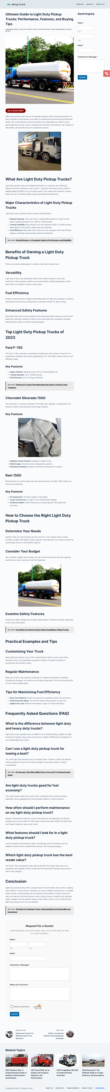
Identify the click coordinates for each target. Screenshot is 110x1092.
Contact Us (100, 4)
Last (30, 948)
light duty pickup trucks (28, 29)
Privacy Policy (87, 1088)
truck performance (58, 29)
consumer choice (11, 29)
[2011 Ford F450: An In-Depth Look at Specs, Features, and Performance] (42, 1060)
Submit (14, 1014)
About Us (89, 4)
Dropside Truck (27, 1088)
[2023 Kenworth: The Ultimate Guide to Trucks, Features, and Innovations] (93, 1060)
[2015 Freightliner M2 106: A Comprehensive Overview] (68, 1060)
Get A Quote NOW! (16, 111)
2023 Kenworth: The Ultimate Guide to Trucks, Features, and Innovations (93, 1072)
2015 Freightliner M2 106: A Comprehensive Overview (67, 1072)
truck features (44, 29)
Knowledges (100, 1088)
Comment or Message (20, 965)
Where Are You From (19, 985)
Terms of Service (73, 1088)
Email (13, 953)
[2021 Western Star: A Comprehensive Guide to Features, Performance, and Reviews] (16, 1060)
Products (80, 4)
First (11, 948)
